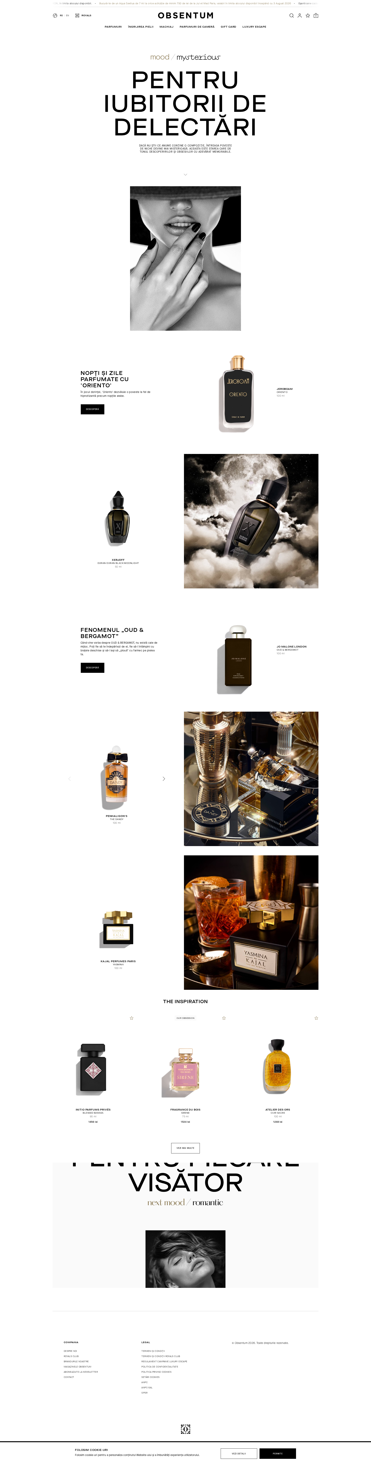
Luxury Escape (254, 26)
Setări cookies (150, 1377)
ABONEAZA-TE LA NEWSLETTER (81, 1372)
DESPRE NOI (70, 1351)
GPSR (144, 1392)
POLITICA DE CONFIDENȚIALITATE (159, 1366)
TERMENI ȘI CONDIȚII (153, 1351)
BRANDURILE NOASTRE (76, 1361)
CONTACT (69, 1377)
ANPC (144, 1382)
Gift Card (228, 26)
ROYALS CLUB (71, 1356)
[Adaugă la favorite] (131, 1018)
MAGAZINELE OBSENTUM (77, 1366)
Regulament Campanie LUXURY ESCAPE (164, 1361)
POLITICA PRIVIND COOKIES (156, 1372)
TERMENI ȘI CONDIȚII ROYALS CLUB (160, 1356)
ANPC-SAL (146, 1387)
